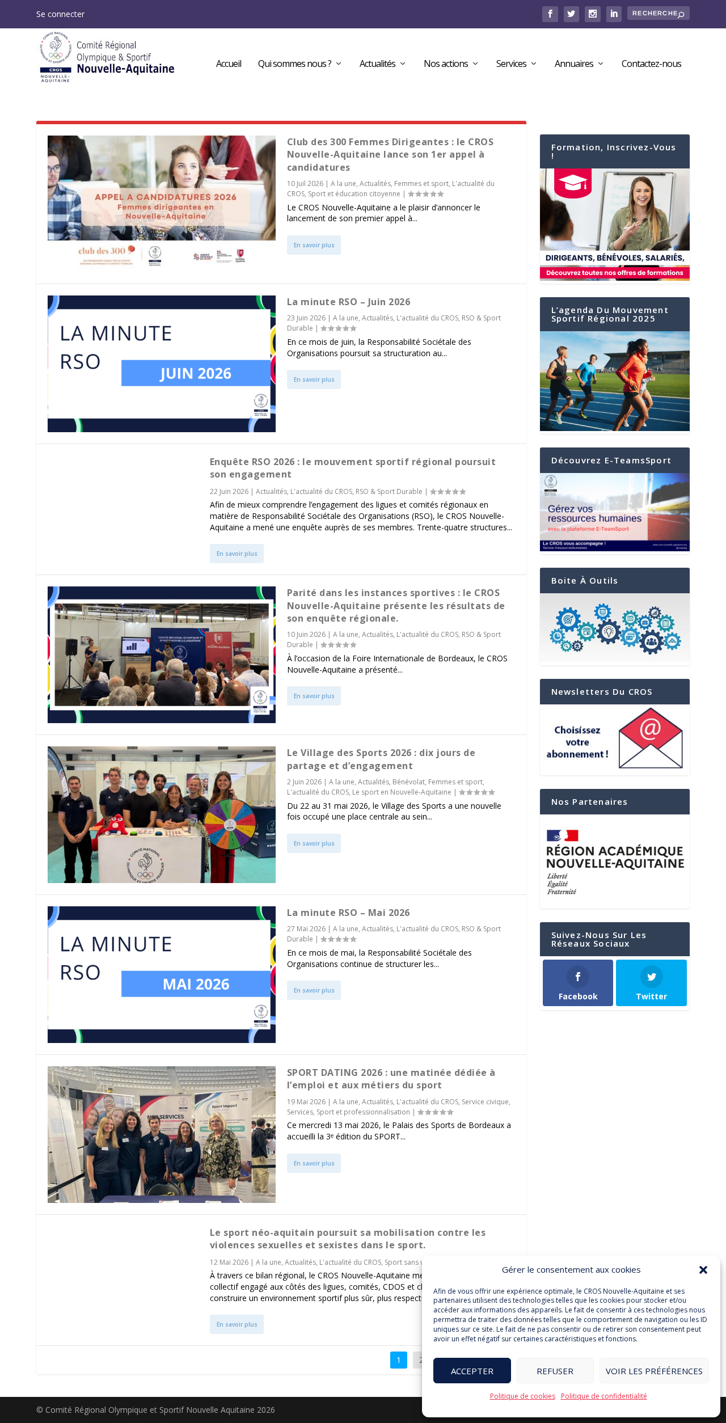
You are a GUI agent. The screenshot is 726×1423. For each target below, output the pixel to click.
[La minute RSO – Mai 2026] (162, 974)
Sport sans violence (416, 1262)
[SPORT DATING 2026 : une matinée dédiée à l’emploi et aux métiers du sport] (162, 1134)
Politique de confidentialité (604, 1396)
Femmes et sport (421, 183)
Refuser (555, 1370)
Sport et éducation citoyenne (354, 194)
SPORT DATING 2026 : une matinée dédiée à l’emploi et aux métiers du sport (391, 1078)
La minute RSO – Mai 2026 (348, 912)
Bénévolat (408, 782)
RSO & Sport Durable (389, 491)
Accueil (228, 64)
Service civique (485, 1102)
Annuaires (574, 64)
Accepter (472, 1370)
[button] (703, 1270)
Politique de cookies (522, 1396)
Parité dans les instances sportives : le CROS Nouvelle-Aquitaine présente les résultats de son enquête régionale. (396, 605)
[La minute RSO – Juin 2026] (162, 363)
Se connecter (60, 14)
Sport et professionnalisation (363, 1112)
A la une (343, 183)
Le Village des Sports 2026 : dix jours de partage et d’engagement (381, 758)
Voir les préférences (654, 1370)
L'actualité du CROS (427, 318)
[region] (615, 861)
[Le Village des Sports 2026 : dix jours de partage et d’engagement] (162, 814)
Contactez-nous (651, 64)
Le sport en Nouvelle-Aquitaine (401, 792)
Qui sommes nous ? (294, 64)
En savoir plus (314, 245)
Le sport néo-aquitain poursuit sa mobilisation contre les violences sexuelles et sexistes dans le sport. (348, 1238)
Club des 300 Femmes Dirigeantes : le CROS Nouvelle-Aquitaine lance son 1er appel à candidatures (390, 155)
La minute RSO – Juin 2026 (349, 301)
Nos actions (446, 64)
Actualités (377, 64)
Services (511, 64)
